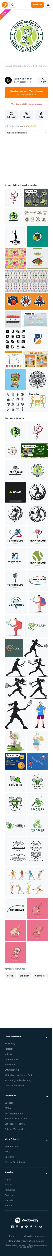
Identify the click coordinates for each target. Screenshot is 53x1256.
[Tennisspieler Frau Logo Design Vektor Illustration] (15, 253)
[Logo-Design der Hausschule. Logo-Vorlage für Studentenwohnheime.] (15, 439)
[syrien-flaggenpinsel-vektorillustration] (13, 380)
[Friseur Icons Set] (15, 524)
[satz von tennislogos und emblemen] (17, 214)
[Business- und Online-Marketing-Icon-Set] (15, 417)
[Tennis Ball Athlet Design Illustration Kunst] (31, 1105)
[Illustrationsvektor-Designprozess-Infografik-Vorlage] (17, 398)
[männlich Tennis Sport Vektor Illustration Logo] (15, 812)
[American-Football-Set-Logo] (26, 362)
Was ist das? (31, 126)
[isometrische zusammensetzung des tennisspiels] (15, 1174)
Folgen (43, 82)
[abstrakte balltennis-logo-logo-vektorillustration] (15, 680)
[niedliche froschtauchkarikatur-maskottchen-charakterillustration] (15, 480)
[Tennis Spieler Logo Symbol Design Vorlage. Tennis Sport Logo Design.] (15, 702)
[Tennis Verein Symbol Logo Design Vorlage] (15, 768)
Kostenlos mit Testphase (26, 92)
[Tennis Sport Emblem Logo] (15, 275)
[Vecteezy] (5, 5)
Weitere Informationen (17, 130)
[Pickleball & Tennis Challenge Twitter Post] (18, 617)
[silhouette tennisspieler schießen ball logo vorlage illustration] (38, 214)
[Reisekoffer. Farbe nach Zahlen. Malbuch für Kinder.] (36, 438)
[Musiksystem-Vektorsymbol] (15, 546)
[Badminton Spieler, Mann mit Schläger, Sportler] (12, 1109)
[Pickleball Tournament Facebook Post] (15, 1156)
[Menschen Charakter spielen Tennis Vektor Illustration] (14, 925)
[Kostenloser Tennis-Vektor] (17, 233)
